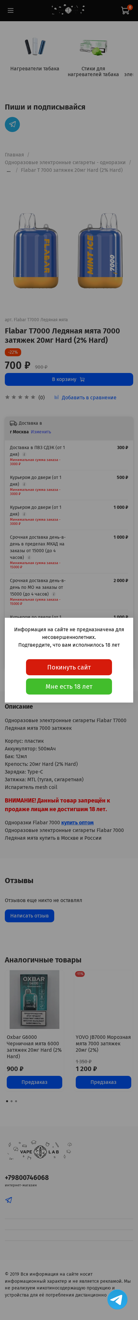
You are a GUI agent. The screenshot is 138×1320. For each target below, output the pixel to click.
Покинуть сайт (69, 667)
